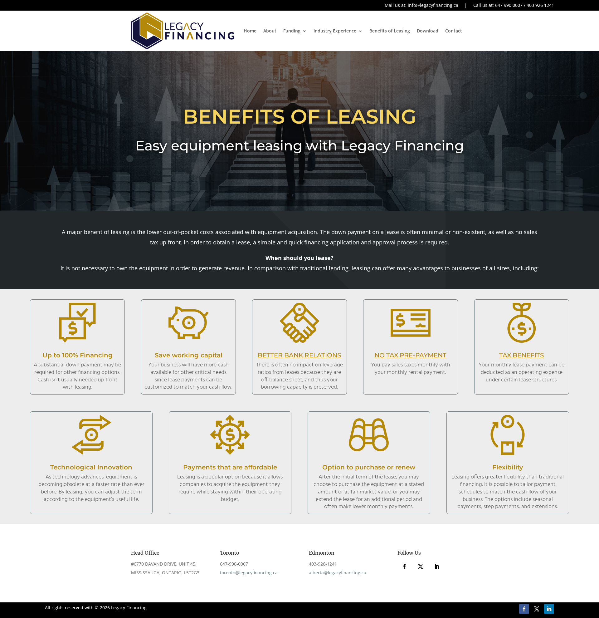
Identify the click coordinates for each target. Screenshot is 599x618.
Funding (291, 31)
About (269, 31)
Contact (453, 31)
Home (250, 31)
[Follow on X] (420, 566)
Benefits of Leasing (389, 31)
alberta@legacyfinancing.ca (337, 573)
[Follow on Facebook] (404, 566)
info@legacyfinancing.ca (433, 5)
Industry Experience (335, 31)
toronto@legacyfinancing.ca (249, 573)
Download (427, 31)
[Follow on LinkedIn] (437, 566)
